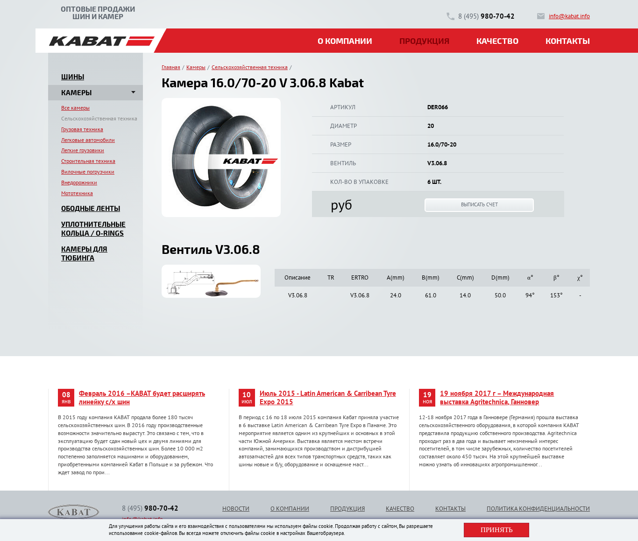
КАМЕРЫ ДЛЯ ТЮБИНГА (84, 253)
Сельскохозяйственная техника (99, 118)
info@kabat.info (569, 16)
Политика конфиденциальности (538, 509)
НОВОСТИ (235, 509)
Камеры (196, 67)
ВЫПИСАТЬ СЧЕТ (479, 204)
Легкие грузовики (82, 150)
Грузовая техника (82, 129)
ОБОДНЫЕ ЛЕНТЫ (90, 208)
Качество (497, 40)
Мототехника (77, 193)
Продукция (424, 40)
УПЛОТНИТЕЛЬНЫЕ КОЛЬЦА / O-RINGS (93, 229)
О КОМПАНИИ (289, 509)
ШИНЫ (72, 76)
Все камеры (75, 107)
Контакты (568, 40)
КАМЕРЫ (76, 92)
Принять (497, 530)
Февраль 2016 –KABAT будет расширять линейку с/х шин (142, 397)
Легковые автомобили (88, 139)
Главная (171, 67)
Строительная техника (88, 160)
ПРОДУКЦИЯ (347, 509)
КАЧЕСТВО (400, 509)
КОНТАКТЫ (450, 509)
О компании (345, 40)
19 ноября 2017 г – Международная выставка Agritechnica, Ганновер (497, 397)
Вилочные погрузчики (87, 171)
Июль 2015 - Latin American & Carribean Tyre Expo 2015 (328, 397)
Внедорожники (79, 182)
